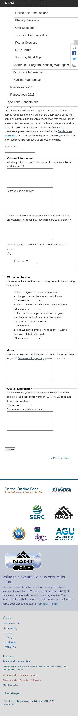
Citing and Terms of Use (17, 661)
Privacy (8, 637)
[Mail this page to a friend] (74, 65)
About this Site (12, 623)
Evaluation (10, 646)
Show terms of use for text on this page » (21, 675)
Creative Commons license (49, 666)
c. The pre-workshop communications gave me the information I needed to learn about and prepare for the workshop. (38, 317)
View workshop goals (30, 358)
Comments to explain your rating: (26, 409)
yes (12, 249)
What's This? (9, 704)
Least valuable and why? (21, 190)
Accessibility (11, 628)
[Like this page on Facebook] (74, 48)
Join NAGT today (47, 603)
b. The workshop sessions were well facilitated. (41, 304)
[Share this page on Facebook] (74, 53)
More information (10, 685)
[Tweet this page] (74, 59)
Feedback (9, 642)
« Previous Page (60, 458)
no (11, 253)
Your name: (11, 146)
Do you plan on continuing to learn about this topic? (36, 244)
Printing (8, 632)
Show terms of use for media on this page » (22, 680)
